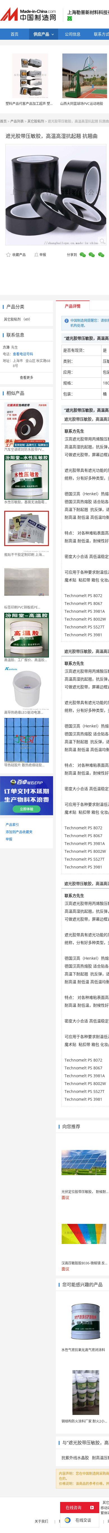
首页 (3, 121)
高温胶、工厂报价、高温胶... (25, 660)
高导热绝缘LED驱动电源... (23, 712)
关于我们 (41, 1521)
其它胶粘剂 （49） (18, 319)
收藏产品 (18, 254)
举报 (42, 254)
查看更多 (26, 377)
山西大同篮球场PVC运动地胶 (81, 103)
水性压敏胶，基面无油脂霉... (25, 502)
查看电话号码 (23, 354)
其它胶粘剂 (35, 121)
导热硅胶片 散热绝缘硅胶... (24, 765)
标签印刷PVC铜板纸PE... (22, 607)
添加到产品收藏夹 (19, 832)
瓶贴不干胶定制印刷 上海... (24, 554)
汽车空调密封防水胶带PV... (24, 449)
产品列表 (17, 121)
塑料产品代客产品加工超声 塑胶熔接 (33, 103)
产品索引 (12, 824)
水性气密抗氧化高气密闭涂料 (83, 1349)
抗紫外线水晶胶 (75, 1457)
